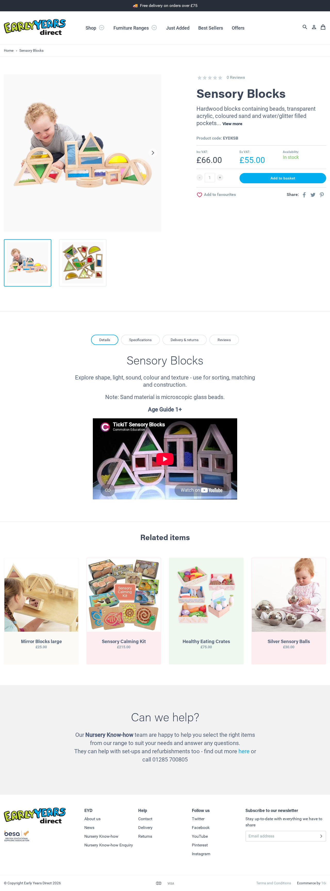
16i (323, 883)
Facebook (201, 827)
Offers (238, 28)
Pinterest (200, 845)
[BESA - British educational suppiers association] (17, 837)
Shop (91, 28)
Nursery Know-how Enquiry (108, 845)
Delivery (145, 827)
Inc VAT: (202, 152)
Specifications (140, 340)
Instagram (201, 853)
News (89, 827)
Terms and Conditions (273, 883)
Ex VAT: (245, 152)
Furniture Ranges (131, 28)
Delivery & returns (185, 340)
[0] (199, 77)
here (244, 751)
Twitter (198, 818)
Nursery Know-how (101, 836)
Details (104, 340)
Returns (145, 836)
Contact (145, 818)
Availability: (291, 152)
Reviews (224, 340)
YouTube (200, 836)
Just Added (177, 28)
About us (92, 818)
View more (232, 123)
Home (8, 50)
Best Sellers (210, 28)
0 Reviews (236, 77)
